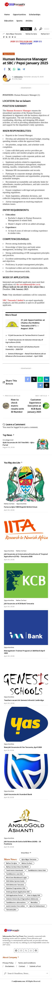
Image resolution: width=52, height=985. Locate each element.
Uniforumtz (18, 77)
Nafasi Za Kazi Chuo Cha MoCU (17, 867)
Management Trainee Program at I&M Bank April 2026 (24, 651)
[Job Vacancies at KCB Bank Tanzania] (26, 580)
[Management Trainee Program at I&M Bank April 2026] (26, 627)
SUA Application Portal (14, 895)
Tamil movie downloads (14, 870)
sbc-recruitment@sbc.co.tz (28, 284)
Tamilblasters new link (14, 874)
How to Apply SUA (33, 895)
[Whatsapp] (31, 950)
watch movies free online (15, 906)
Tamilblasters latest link (37, 870)
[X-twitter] (26, 950)
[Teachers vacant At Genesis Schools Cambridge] (26, 677)
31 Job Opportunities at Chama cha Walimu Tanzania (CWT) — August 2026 (33, 324)
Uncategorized (8, 440)
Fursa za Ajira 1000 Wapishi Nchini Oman (20, 507)
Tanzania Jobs (11, 910)
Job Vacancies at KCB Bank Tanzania (19, 603)
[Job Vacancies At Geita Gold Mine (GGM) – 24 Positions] (26, 818)
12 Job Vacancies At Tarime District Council (26, 335)
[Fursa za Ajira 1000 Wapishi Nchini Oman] (26, 483)
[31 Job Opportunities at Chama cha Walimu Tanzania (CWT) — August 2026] (12, 324)
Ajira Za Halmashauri (37, 906)
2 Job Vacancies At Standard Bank (18, 794)
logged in (18, 427)
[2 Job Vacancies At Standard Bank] (26, 771)
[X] (6, 37)
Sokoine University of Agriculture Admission (22, 899)
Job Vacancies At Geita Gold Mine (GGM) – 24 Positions (22, 842)
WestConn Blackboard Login (16, 877)
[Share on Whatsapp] (14, 69)
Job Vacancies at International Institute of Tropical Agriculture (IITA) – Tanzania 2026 (26, 555)
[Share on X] (9, 69)
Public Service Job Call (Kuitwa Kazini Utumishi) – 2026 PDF (22, 348)
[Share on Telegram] (24, 69)
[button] (35, 29)
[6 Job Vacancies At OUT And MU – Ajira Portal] (42, 444)
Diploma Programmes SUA (15, 888)
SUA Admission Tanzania (15, 885)
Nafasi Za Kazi (46, 34)
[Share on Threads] (46, 385)
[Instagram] (9, 37)
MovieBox (34, 902)
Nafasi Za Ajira (31, 34)
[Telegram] (12, 37)
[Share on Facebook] (4, 69)
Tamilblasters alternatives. (16, 902)
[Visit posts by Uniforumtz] (7, 78)
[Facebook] (4, 37)
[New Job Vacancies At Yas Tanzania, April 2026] (26, 724)
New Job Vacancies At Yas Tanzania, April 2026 (23, 747)
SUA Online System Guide (15, 881)
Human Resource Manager (19, 110)
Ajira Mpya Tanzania (14, 34)
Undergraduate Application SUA (17, 892)
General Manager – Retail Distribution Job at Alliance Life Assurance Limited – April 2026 (25, 354)
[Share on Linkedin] (19, 69)
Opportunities (9, 54)
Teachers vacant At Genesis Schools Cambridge (24, 700)
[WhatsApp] (15, 37)
